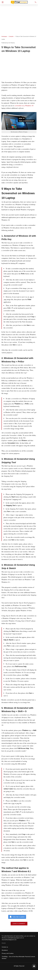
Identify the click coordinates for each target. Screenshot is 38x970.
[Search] (35, 2)
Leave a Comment (19, 923)
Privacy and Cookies (8, 953)
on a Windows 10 (24, 105)
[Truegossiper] (19, 1)
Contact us (5, 947)
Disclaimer (5, 950)
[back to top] (34, 966)
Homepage (4, 36)
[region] (19, 67)
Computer (11, 36)
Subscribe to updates (19, 917)
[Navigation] (2, 2)
